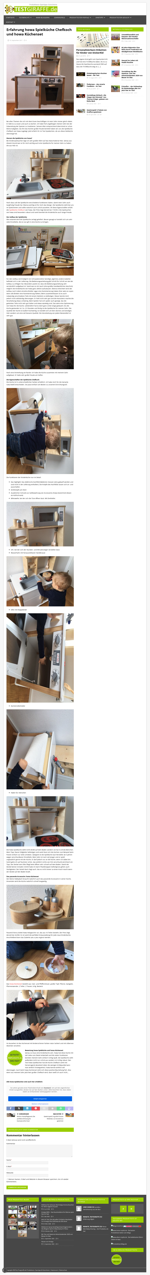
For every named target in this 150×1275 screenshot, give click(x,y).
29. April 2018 (92, 114)
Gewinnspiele (59, 18)
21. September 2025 (48, 1238)
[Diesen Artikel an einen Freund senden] (44, 1109)
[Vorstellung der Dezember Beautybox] (22, 1207)
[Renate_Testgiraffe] (78, 1220)
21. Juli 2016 (82, 56)
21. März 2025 (127, 41)
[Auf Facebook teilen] (10, 1109)
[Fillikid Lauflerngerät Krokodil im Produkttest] (12, 1207)
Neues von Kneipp (47, 1242)
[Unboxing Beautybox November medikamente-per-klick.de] (32, 1216)
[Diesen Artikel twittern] (19, 1109)
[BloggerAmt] (117, 1226)
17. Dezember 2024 (128, 54)
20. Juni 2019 (92, 89)
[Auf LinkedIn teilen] (27, 1109)
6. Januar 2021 (93, 103)
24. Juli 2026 (46, 1209)
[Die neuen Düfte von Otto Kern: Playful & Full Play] (32, 1228)
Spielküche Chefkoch (17, 210)
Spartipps (99, 18)
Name (8, 1160)
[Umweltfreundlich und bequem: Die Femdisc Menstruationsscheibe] (115, 37)
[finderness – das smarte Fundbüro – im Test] (80, 85)
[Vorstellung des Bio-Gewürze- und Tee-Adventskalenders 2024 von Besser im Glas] (115, 73)
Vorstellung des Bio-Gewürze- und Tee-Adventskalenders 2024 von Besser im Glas (132, 74)
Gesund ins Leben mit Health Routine (130, 61)
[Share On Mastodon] (69, 1109)
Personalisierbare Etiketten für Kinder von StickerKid (91, 51)
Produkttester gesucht (119, 18)
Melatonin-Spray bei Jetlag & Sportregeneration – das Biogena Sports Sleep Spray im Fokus (57, 1228)
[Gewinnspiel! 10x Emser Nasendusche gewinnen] (12, 1212)
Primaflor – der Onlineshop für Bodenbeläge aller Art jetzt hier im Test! (132, 88)
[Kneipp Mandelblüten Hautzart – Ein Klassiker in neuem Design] (12, 1222)
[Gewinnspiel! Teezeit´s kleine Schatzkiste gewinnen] (22, 1223)
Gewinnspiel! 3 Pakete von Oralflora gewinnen (97, 111)
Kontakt (9, 22)
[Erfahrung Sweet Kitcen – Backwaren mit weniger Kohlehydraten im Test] (22, 1212)
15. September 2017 (16, 40)
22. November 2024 (128, 80)
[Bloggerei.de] (127, 1226)
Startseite (10, 18)
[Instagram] (131, 1209)
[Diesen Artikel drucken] (52, 1109)
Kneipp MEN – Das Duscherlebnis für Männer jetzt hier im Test (57, 1213)
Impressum (54, 1270)
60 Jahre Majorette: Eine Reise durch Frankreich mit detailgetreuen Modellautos (132, 49)
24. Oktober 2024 (128, 93)
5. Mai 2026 (46, 1216)
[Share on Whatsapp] (61, 1109)
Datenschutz (63, 1270)
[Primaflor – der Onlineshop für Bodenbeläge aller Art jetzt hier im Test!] (115, 88)
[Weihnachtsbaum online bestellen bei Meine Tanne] (12, 1216)
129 (100, 114)
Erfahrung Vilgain (88, 1219)
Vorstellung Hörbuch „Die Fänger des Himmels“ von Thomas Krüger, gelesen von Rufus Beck (97, 98)
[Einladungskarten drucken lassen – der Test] (80, 74)
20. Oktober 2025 (48, 1231)
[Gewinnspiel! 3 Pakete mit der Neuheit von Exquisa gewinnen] (22, 1216)
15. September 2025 (48, 1244)
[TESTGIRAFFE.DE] (31, 14)
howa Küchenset (16, 984)
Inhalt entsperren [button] (40, 1099)
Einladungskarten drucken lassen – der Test (97, 74)
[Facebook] (123, 1209)
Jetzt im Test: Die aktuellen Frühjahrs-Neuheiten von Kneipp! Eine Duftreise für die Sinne (56, 1220)
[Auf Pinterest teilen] (36, 1109)
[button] (5, 1270)
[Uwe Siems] (78, 1210)
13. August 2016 (93, 78)
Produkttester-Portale (79, 18)
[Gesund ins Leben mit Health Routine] (115, 62)
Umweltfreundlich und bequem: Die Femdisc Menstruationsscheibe (130, 37)
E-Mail (8, 1166)
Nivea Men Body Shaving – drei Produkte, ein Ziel (95, 1229)
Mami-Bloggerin (43, 18)
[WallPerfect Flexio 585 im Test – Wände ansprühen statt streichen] (22, 1228)
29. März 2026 (47, 1224)
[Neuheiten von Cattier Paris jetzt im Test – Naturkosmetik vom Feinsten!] (22, 1233)
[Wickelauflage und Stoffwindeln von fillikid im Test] (32, 1223)
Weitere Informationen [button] (40, 1104)
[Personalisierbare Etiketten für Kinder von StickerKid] (92, 40)
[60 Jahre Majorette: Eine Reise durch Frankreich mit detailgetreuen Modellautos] (115, 50)
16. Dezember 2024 (128, 65)
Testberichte (24, 18)
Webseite (9, 1173)
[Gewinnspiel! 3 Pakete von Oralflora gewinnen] (80, 111)
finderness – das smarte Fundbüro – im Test (96, 85)
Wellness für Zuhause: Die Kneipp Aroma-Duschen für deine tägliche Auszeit (57, 1206)
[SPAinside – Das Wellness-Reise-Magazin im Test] (12, 1228)
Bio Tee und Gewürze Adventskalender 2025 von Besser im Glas (57, 1235)
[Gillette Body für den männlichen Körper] (32, 1212)
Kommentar (10, 1144)
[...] (99, 67)
